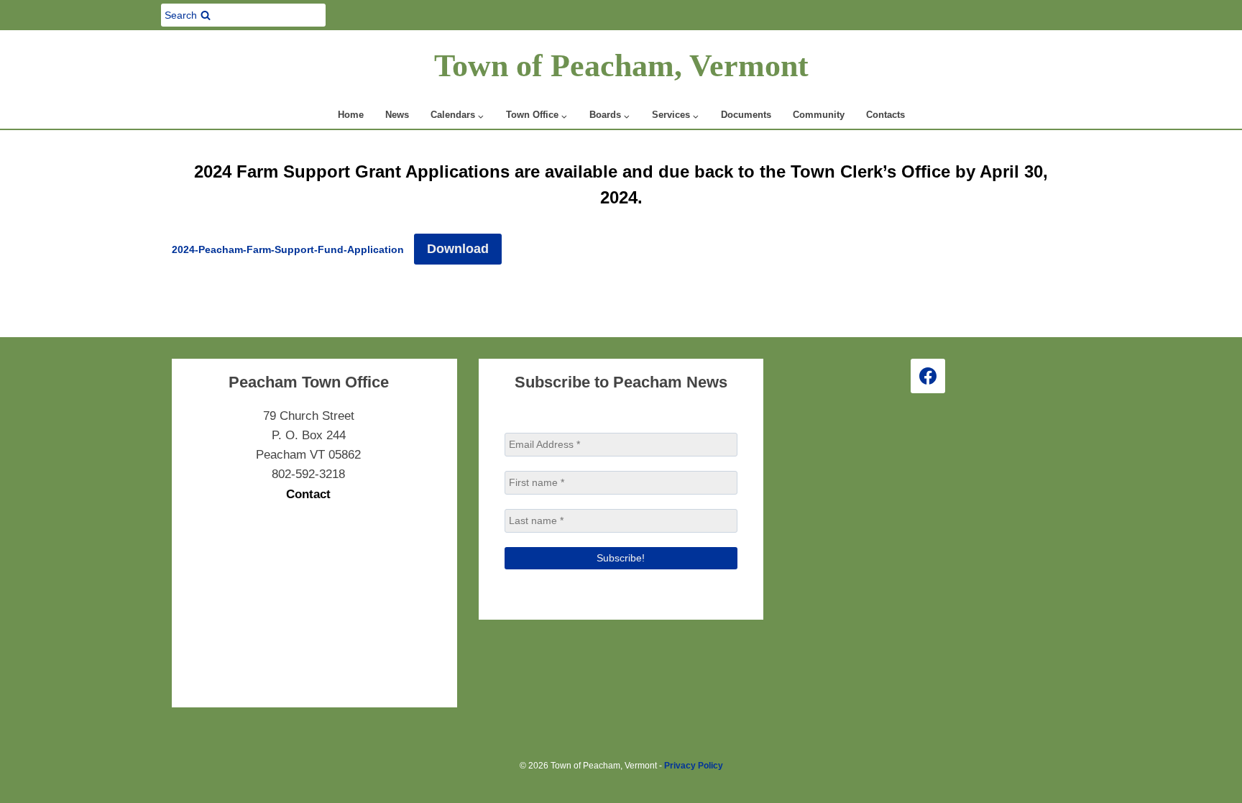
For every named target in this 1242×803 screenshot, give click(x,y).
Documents (746, 114)
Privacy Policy (693, 766)
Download (458, 249)
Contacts (885, 114)
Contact (308, 494)
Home (351, 114)
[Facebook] (928, 376)
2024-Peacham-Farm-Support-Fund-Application (288, 249)
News (397, 114)
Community (819, 114)
